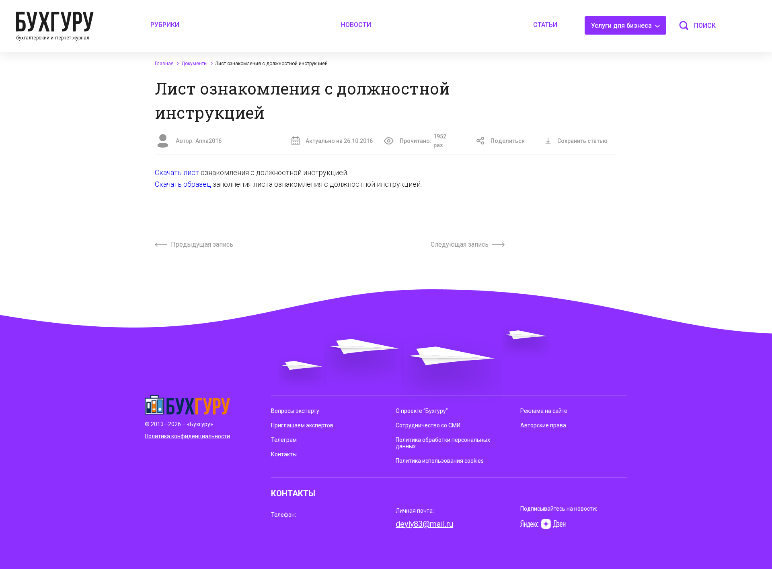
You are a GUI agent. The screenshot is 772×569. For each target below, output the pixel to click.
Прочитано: (423, 140)
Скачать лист (177, 172)
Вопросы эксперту (295, 411)
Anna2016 (208, 141)
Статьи (545, 25)
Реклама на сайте (543, 411)
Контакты (284, 454)
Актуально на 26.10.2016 (339, 141)
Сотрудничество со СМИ (428, 425)
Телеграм (284, 440)
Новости (356, 25)
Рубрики (164, 25)
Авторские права (543, 425)
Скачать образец (183, 184)
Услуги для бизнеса (622, 25)
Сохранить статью (582, 141)
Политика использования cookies (440, 461)
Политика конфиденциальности (187, 436)
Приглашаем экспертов (302, 425)
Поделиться (508, 141)
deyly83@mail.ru (424, 524)
